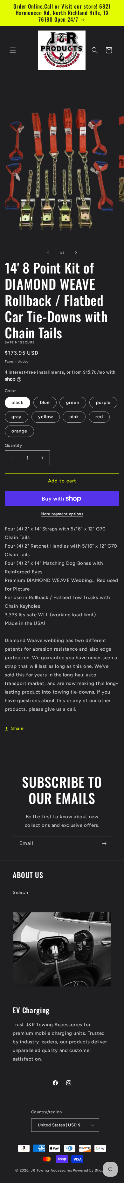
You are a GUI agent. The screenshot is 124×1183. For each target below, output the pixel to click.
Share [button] (17, 728)
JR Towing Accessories (51, 1170)
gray (16, 416)
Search (20, 892)
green (72, 402)
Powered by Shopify (91, 1170)
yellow (45, 416)
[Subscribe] (104, 843)
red (99, 416)
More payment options (62, 514)
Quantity (13, 445)
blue (45, 402)
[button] (13, 50)
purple (103, 402)
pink (74, 416)
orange (19, 431)
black (17, 402)
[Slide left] (48, 252)
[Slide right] (76, 252)
